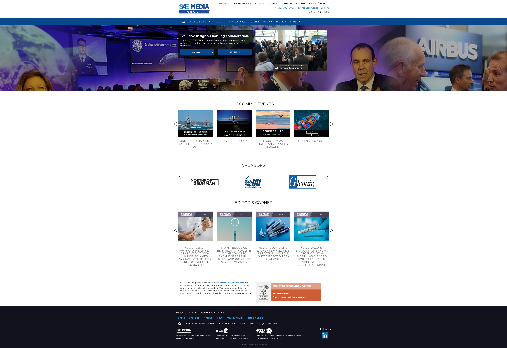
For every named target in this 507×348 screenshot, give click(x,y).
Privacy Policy (242, 3)
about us (235, 52)
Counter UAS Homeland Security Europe (273, 143)
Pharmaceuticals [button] (236, 22)
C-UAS (219, 22)
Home (183, 21)
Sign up (252, 318)
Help (219, 318)
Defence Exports (311, 141)
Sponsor (286, 3)
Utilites (255, 22)
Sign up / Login (317, 3)
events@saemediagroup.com (313, 8)
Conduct (260, 3)
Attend (300, 3)
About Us (224, 3)
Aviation (268, 22)
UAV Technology (234, 141)
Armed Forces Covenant (232, 283)
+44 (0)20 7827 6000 (284, 8)
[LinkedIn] (325, 335)
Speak (273, 3)
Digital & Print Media (288, 22)
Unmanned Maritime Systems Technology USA (195, 143)
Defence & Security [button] (200, 22)
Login (260, 318)
